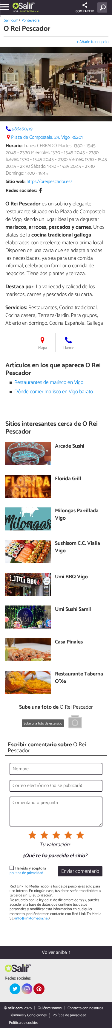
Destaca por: (20, 286)
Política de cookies (23, 1023)
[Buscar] (103, 7)
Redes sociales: (21, 190)
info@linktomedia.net (32, 918)
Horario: (14, 146)
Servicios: (16, 307)
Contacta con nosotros (85, 1008)
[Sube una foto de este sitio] (75, 722)
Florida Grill (68, 479)
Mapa (42, 348)
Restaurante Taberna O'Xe (79, 678)
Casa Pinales (69, 642)
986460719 (22, 129)
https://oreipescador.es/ (49, 182)
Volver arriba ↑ (56, 952)
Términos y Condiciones (28, 1015)
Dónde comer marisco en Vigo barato (53, 392)
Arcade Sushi (69, 446)
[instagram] (27, 988)
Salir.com (11, 20)
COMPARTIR (85, 11)
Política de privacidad (69, 1015)
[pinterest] (38, 988)
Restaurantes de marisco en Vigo (48, 382)
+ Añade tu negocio (92, 42)
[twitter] (15, 988)
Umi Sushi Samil (73, 610)
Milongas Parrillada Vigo (77, 514)
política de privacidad (26, 873)
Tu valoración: (54, 845)
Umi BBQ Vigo (71, 577)
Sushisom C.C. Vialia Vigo (77, 547)
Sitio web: (15, 182)
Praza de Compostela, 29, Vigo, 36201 (47, 137)
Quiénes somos (50, 1008)
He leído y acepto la (28, 871)
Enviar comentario (80, 871)
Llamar (68, 348)
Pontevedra (30, 20)
